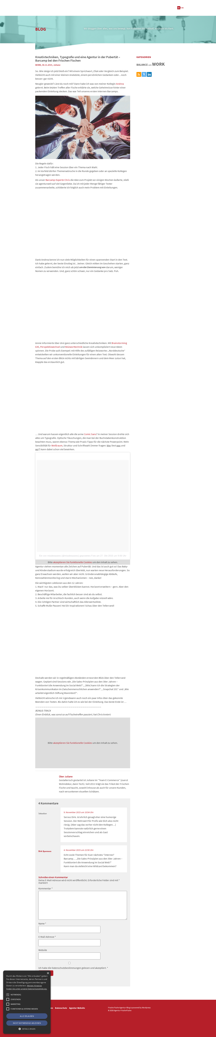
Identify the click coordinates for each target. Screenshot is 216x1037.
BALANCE (142, 64)
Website (42, 950)
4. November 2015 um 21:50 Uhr (79, 850)
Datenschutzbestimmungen (67, 967)
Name (42, 923)
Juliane (56, 64)
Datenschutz (61, 1008)
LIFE (150, 65)
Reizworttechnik (73, 346)
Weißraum (56, 445)
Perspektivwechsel (50, 346)
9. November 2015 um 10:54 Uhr (79, 812)
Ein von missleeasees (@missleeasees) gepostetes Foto (67, 555)
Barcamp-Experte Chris (57, 179)
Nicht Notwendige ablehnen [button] (27, 1023)
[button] (8, 995)
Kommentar (45, 888)
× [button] (48, 973)
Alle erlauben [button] (27, 1016)
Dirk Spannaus (44, 851)
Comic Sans (90, 434)
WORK (38, 64)
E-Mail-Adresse (47, 936)
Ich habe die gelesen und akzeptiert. (73, 967)
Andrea (120, 83)
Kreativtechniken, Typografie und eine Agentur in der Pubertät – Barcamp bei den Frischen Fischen (77, 58)
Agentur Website (77, 1008)
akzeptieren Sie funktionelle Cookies (72, 562)
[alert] (27, 1002)
